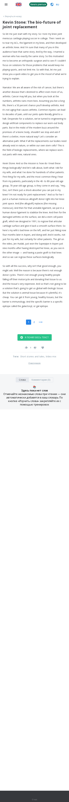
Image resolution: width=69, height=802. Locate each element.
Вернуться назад (13, 16)
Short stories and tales (32, 356)
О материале (34, 363)
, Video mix (50, 356)
